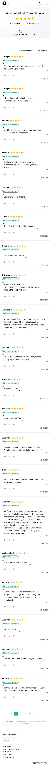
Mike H (5, 120)
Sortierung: (25, 51)
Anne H (5, 216)
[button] (39, 3)
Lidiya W (6, 408)
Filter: (41, 51)
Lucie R (5, 582)
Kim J (4, 470)
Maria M (6, 379)
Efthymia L (7, 275)
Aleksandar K (8, 553)
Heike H (5, 152)
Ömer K (5, 678)
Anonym (6, 56)
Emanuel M (7, 246)
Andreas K (7, 310)
